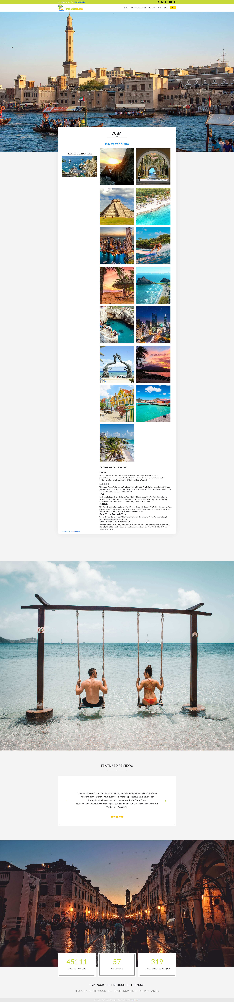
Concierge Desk (163, 7)
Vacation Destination (138, 7)
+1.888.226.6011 (79, 2)
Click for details (79, 171)
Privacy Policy (136, 996)
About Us (152, 7)
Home (126, 7)
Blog (173, 7)
